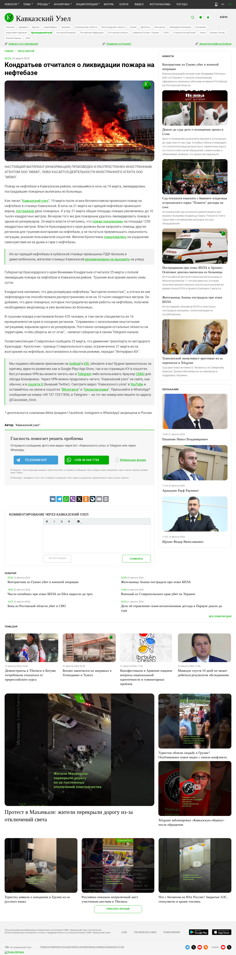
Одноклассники (96, 389)
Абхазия (10, 27)
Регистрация (57, 558)
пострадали (25, 211)
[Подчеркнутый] (61, 521)
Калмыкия (200, 27)
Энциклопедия (87, 4)
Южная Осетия (217, 32)
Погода (181, 4)
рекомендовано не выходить (107, 259)
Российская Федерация (92, 32)
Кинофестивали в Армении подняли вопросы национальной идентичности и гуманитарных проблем (146, 677)
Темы (27, 4)
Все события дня (220, 616)
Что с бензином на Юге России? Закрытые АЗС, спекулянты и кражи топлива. (193, 899)
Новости (11, 4)
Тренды (42, 4)
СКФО (166, 32)
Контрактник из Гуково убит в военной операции (190, 66)
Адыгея (35, 27)
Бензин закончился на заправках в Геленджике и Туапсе (87, 672)
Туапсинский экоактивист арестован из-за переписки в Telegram (192, 360)
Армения (65, 27)
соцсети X (35, 384)
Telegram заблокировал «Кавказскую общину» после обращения (191, 822)
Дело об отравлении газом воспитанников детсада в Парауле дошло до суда (171, 608)
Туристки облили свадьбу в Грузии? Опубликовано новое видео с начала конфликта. (193, 754)
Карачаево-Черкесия (16, 32)
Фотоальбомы (160, 4)
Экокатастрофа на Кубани (215, 43)
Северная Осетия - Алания (145, 32)
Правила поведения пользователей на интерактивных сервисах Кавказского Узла (82, 947)
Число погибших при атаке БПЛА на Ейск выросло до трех (50, 594)
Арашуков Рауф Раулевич (180, 490)
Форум (108, 4)
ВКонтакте (70, 389)
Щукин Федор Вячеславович (182, 541)
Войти (223, 17)
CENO (140, 374)
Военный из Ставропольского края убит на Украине (158, 594)
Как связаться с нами (145, 932)
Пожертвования (171, 932)
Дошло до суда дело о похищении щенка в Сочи (192, 131)
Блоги (123, 4)
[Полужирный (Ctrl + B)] (47, 521)
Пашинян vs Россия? (118, 43)
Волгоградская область (114, 27)
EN (230, 4)
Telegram (84, 374)
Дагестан (145, 27)
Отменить (136, 558)
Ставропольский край (184, 32)
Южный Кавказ (13, 38)
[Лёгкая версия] (216, 4)
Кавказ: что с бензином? (23, 43)
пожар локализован (107, 221)
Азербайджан (50, 27)
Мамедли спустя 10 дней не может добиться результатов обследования (203, 672)
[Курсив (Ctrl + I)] (54, 521)
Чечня (202, 32)
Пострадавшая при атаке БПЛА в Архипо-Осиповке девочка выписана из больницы (192, 269)
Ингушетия (159, 27)
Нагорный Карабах (66, 32)
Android (75, 363)
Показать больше (118, 908)
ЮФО (27, 38)
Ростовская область (118, 32)
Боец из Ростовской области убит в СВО (37, 606)
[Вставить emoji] (78, 521)
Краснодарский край (41, 32)
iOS (86, 363)
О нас (124, 932)
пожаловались (115, 237)
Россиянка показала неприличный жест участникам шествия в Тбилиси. (110, 899)
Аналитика (62, 4)
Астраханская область (86, 27)
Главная (9, 50)
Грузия (133, 27)
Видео (139, 4)
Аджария (23, 27)
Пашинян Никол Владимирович (185, 439)
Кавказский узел (35, 201)
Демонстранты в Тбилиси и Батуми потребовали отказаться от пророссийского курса (30, 674)
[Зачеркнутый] (69, 521)
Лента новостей (26, 50)
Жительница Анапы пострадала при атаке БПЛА (192, 299)
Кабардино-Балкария (180, 27)
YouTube (136, 384)
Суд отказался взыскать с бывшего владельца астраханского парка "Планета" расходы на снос (194, 202)
